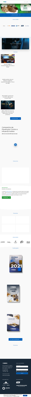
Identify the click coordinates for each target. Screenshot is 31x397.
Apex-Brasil (9, 193)
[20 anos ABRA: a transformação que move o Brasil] (8, 61)
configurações (13, 395)
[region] (15, 8)
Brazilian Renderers (9, 191)
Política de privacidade (6, 375)
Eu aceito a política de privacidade (22, 371)
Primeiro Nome (18, 365)
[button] (15, 8)
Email (17, 368)
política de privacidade (16, 396)
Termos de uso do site (5, 373)
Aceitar (25, 395)
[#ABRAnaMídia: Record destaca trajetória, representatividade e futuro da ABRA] (8, 76)
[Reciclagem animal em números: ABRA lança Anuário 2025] (8, 92)
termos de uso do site (9, 396)
